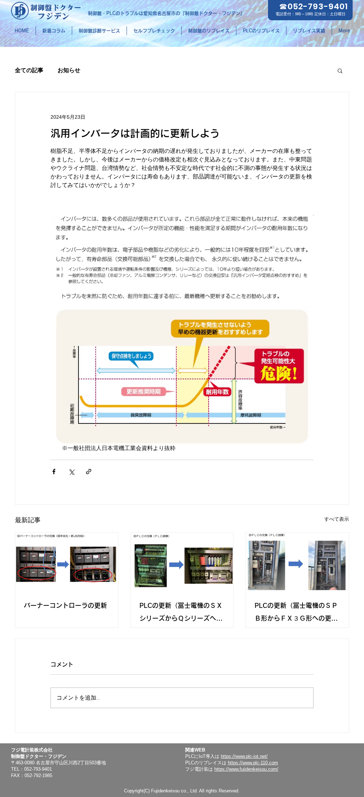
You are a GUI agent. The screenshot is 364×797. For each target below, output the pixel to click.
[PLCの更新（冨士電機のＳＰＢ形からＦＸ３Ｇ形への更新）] (297, 561)
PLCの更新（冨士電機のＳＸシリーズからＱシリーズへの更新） (181, 613)
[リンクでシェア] (88, 471)
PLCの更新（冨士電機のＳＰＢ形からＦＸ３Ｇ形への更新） (296, 613)
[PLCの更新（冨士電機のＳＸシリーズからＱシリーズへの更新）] (182, 561)
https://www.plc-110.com (253, 762)
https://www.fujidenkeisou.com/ (246, 769)
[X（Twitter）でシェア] (71, 471)
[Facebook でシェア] (53, 471)
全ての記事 (29, 70)
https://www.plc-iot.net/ (244, 756)
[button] (340, 70)
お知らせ (69, 70)
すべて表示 (336, 519)
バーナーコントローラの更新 (65, 605)
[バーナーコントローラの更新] (66, 561)
